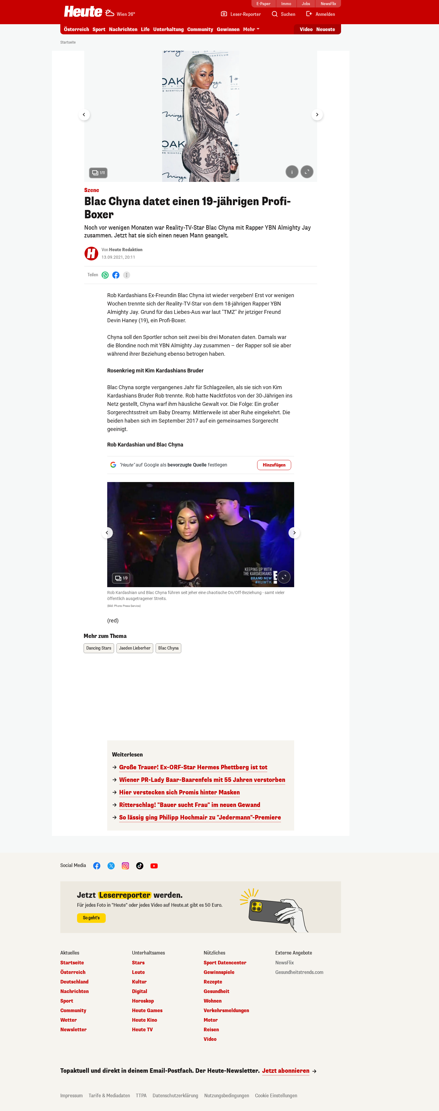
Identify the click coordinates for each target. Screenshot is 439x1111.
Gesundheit (216, 992)
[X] (111, 866)
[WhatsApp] (105, 275)
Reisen (211, 1030)
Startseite (68, 42)
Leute (138, 972)
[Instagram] (125, 866)
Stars (138, 963)
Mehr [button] (249, 29)
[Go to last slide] (84, 114)
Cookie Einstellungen (276, 1095)
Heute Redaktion (125, 250)
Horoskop (143, 1001)
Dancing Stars (98, 648)
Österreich (76, 29)
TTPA (141, 1095)
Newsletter (73, 1030)
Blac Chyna (168, 648)
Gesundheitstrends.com (299, 972)
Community (200, 29)
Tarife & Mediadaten (109, 1095)
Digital (139, 992)
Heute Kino (144, 1020)
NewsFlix (284, 963)
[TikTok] (139, 866)
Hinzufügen (274, 465)
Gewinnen (228, 29)
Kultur (139, 982)
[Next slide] (317, 114)
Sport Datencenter (225, 963)
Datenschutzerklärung (175, 1095)
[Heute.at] (83, 11)
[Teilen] (126, 275)
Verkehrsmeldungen (226, 1011)
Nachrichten (74, 992)
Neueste (325, 29)
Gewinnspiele (219, 972)
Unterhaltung (168, 29)
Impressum (71, 1095)
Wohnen (213, 1001)
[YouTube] (154, 866)
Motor (211, 1020)
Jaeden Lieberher (135, 648)
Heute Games (147, 1011)
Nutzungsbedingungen (226, 1095)
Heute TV (142, 1030)
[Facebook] (115, 275)
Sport (99, 29)
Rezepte (213, 982)
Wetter (68, 1020)
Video (306, 29)
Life (145, 29)
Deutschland (74, 982)
